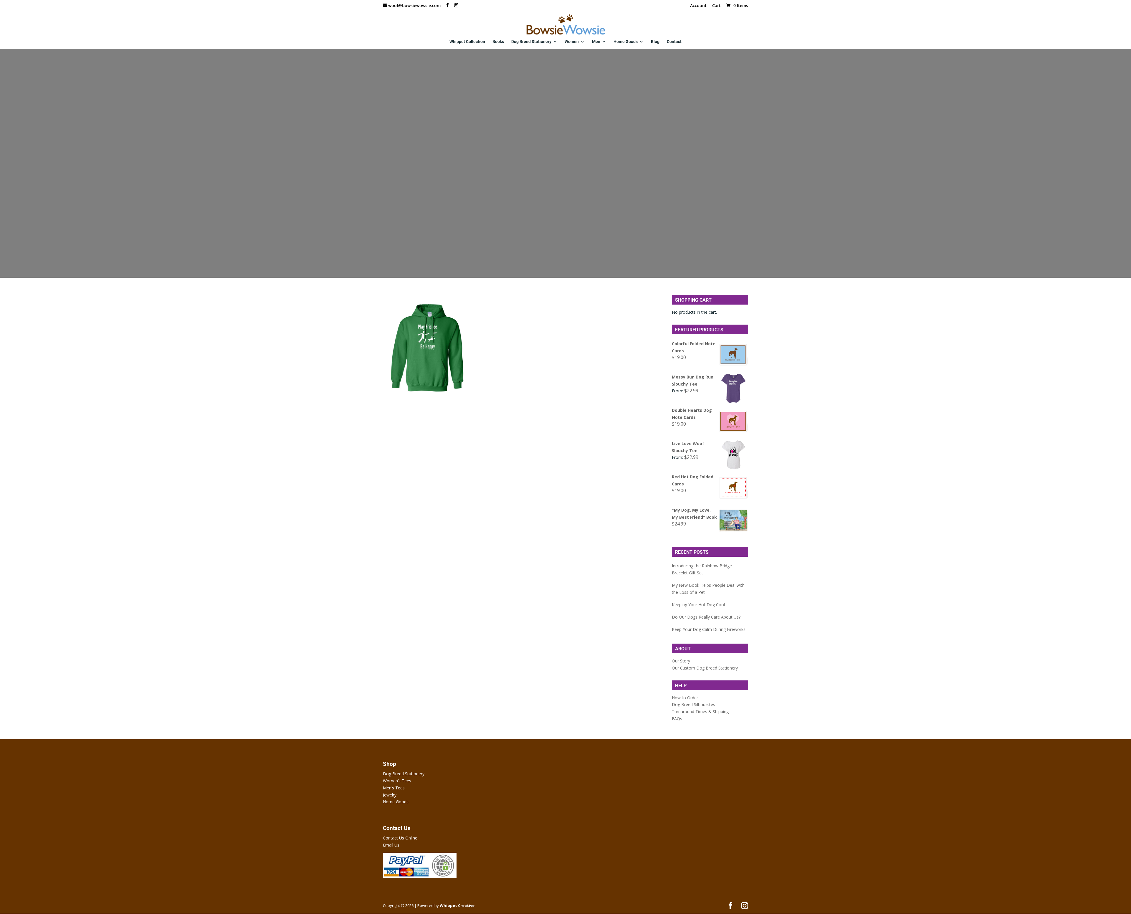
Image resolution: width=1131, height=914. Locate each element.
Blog (655, 41)
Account (698, 6)
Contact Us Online (400, 838)
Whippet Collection (467, 41)
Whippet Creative (457, 905)
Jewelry (389, 795)
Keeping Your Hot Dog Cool (698, 604)
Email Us (391, 845)
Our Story (681, 661)
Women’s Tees (397, 781)
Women (572, 41)
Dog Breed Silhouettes (693, 704)
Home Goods (626, 41)
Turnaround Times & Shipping (700, 711)
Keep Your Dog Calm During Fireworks (708, 629)
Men (596, 41)
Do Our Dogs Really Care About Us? (706, 617)
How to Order (685, 697)
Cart (716, 6)
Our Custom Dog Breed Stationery (705, 668)
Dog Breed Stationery (531, 41)
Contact (674, 41)
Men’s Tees (394, 788)
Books (498, 41)
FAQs (677, 718)
